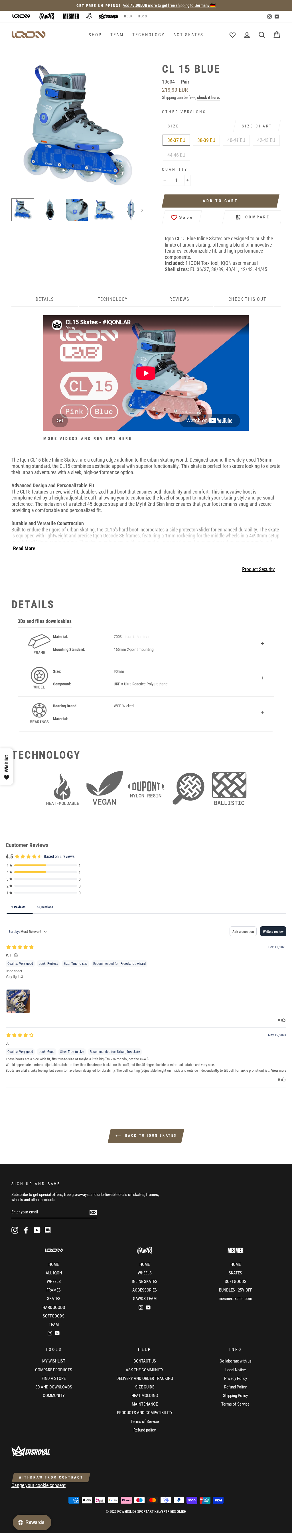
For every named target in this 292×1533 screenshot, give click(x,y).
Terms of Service (145, 1421)
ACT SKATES (188, 34)
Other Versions (184, 111)
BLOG (142, 16)
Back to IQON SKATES (150, 1136)
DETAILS (45, 299)
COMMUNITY (54, 1395)
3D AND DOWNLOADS (53, 1387)
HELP (128, 16)
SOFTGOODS (53, 1316)
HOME (53, 1264)
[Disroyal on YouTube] (37, 1230)
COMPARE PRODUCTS (53, 1369)
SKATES (53, 1298)
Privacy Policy (235, 1378)
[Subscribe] (93, 1212)
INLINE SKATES (144, 1281)
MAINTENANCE (145, 1404)
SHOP (95, 34)
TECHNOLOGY (148, 34)
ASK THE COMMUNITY (144, 1369)
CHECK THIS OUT (247, 299)
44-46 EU (176, 155)
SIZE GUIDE (144, 1387)
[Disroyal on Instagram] (14, 1230)
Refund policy (144, 1430)
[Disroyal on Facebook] (26, 1230)
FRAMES (53, 1290)
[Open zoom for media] (80, 128)
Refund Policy (235, 1387)
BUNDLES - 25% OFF (235, 1290)
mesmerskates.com (235, 1298)
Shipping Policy (235, 1395)
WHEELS (54, 1281)
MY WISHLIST (53, 1361)
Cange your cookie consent (38, 1485)
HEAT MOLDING (144, 1395)
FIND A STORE (54, 1378)
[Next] (139, 209)
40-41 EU (236, 140)
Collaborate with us (236, 1361)
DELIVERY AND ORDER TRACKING (144, 1378)
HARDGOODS (53, 1307)
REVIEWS (179, 299)
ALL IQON (54, 1273)
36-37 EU (176, 140)
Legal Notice (235, 1369)
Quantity (175, 169)
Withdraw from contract (51, 1477)
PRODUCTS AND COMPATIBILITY (145, 1412)
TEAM (117, 34)
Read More (24, 548)
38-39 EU (206, 140)
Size (173, 126)
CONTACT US (144, 1361)
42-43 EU (266, 140)
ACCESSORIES (144, 1290)
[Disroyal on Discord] (48, 1230)
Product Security (258, 569)
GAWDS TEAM (145, 1298)
